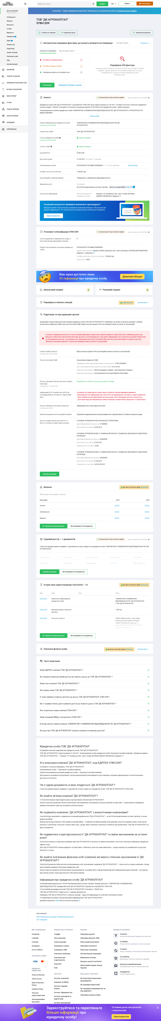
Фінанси (9, 21)
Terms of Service (38, 975)
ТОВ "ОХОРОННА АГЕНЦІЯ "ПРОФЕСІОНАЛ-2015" (55, 917)
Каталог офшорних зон (63, 992)
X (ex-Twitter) (37, 950)
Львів (57, 900)
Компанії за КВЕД (61, 982)
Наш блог (58, 964)
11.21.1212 (43, 610)
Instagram (36, 946)
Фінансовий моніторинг (89, 942)
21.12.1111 (43, 599)
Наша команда (60, 942)
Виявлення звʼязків (88, 957)
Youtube (35, 942)
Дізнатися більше (132, 276)
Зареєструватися (121, 1016)
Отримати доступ (127, 302)
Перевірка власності (88, 946)
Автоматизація (12, 64)
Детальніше (132, 165)
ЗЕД (8, 60)
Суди (9, 40)
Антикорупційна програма (38, 1000)
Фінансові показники (88, 950)
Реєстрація (145, 3)
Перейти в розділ (49, 474)
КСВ (55, 968)
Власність (10, 25)
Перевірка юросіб (87, 934)
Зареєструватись (53, 216)
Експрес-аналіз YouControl (91, 961)
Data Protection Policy (38, 984)
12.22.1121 (43, 618)
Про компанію (60, 938)
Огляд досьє (11, 17)
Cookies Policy (37, 989)
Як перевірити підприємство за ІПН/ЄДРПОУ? (92, 990)
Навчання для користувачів (59, 959)
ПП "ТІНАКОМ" (41, 920)
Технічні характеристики (38, 994)
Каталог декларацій (62, 1003)
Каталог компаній (61, 978)
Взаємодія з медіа (61, 946)
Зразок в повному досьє (54, 526)
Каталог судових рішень (60, 987)
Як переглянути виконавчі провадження (90, 979)
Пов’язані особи (12, 56)
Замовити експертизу (143, 33)
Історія (9, 29)
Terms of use (37, 979)
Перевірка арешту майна (90, 995)
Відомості (10, 33)
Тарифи (57, 934)
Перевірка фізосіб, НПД (89, 938)
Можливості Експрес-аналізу (70, 85)
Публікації (11, 36)
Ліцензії (10, 44)
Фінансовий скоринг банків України (91, 966)
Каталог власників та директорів (62, 997)
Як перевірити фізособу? (90, 985)
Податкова (10, 48)
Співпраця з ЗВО (60, 950)
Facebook (35, 934)
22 (94, 253)
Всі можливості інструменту (82, 526)
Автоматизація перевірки (90, 954)
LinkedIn (35, 938)
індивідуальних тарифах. (127, 11)
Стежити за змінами (48, 33)
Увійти (127, 3)
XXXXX (117, 505)
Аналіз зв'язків (12, 52)
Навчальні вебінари (62, 954)
